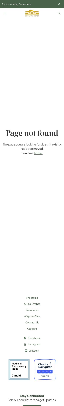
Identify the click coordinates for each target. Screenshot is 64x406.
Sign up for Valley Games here (16, 4)
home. (38, 153)
